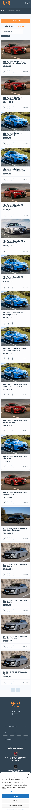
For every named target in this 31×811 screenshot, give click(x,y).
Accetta (15, 796)
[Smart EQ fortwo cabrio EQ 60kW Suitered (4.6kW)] (15, 754)
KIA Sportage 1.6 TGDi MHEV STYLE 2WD (15, 771)
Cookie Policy (10, 809)
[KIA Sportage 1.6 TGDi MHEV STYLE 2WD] (15, 767)
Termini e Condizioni (11, 733)
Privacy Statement (19, 809)
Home (3, 11)
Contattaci (8, 739)
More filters (16, 21)
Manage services (15, 791)
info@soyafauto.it (15, 714)
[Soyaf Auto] (6, 3)
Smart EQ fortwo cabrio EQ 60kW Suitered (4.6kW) (15, 758)
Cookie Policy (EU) (11, 726)
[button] (28, 774)
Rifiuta (15, 801)
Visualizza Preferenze (15, 805)
